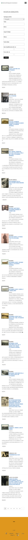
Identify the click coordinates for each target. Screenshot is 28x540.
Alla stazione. (12, 96)
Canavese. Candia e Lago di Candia (16, 428)
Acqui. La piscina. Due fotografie (14, 69)
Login (14, 530)
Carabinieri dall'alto (14, 455)
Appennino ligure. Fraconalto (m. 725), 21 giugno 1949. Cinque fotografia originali (15, 345)
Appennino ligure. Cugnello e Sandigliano (16, 290)
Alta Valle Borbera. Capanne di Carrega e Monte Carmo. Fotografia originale (16, 123)
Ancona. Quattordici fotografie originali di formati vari (15, 210)
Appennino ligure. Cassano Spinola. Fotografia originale (16, 264)
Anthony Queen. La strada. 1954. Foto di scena (16, 237)
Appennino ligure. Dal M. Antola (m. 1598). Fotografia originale (16, 318)
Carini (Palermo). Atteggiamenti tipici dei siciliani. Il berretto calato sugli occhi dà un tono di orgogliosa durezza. (16, 481)
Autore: (5, 26)
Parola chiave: (6, 42)
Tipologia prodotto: (8, 16)
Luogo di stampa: (7, 31)
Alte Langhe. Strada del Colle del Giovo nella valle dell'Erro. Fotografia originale (16, 153)
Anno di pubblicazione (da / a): (10, 47)
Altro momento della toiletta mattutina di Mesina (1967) (16, 183)
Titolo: (5, 21)
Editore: (5, 36)
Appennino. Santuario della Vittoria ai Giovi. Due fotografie (16, 374)
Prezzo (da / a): (7, 52)
